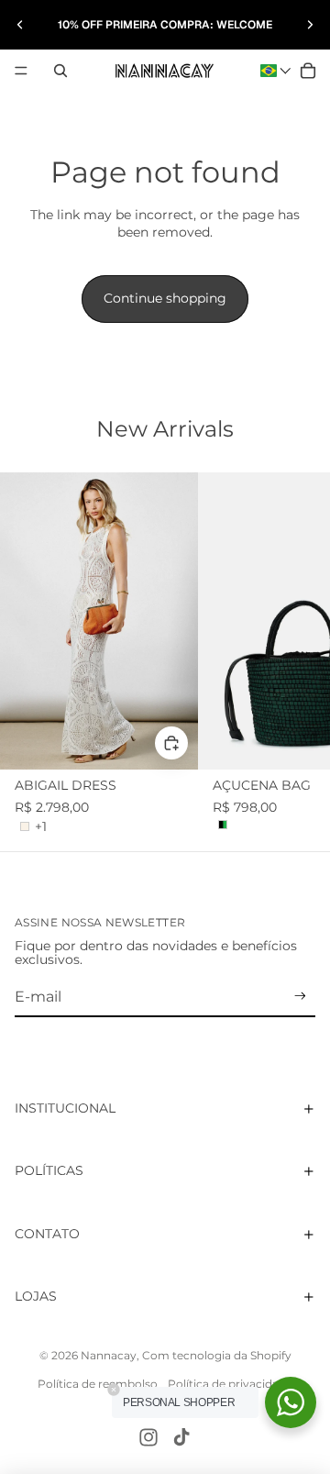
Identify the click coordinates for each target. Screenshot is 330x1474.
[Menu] (21, 71)
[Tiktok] (181, 1437)
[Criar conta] (300, 996)
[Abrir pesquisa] (60, 70)
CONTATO (47, 1233)
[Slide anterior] (20, 25)
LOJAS (36, 1296)
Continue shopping (165, 298)
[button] (276, 70)
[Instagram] (149, 1437)
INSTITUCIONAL (65, 1108)
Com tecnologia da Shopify (217, 1355)
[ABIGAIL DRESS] (99, 621)
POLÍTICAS (49, 1170)
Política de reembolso (98, 1384)
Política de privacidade (230, 1384)
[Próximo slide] (310, 25)
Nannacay (109, 1355)
